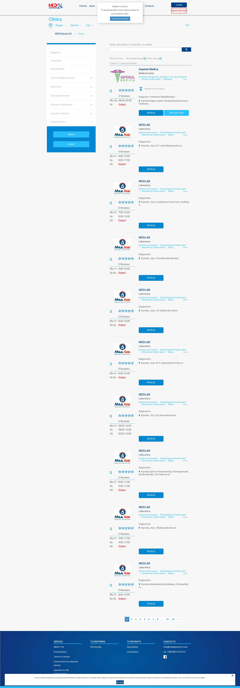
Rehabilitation (57, 69)
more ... (186, 79)
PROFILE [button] (151, 113)
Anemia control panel (148, 132)
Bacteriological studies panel (173, 132)
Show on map (116, 58)
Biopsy (171, 135)
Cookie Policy (189, 678)
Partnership (95, 647)
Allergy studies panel (151, 79)
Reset (71, 144)
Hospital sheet (58, 121)
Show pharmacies (135, 58)
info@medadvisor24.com (176, 647)
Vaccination (132, 647)
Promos (83, 6)
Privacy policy (60, 652)
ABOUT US (59, 647)
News (92, 6)
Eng (187, 25)
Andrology (167, 79)
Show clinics (153, 58)
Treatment (56, 60)
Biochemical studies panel (153, 135)
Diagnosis (55, 52)
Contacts (149, 6)
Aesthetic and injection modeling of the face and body (163, 77)
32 (173, 619)
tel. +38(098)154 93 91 (175, 652)
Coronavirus (132, 652)
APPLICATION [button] (176, 113)
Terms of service (62, 656)
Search (71, 134)
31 (167, 619)
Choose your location (120, 19)
